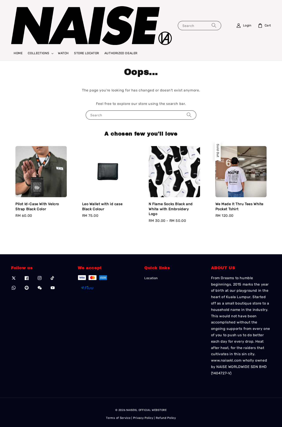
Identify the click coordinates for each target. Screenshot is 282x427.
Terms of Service (118, 418)
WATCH (63, 53)
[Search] (214, 25)
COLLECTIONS (38, 53)
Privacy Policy (143, 418)
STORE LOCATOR (86, 53)
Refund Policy (166, 418)
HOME (18, 53)
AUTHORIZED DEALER (120, 53)
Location (151, 278)
